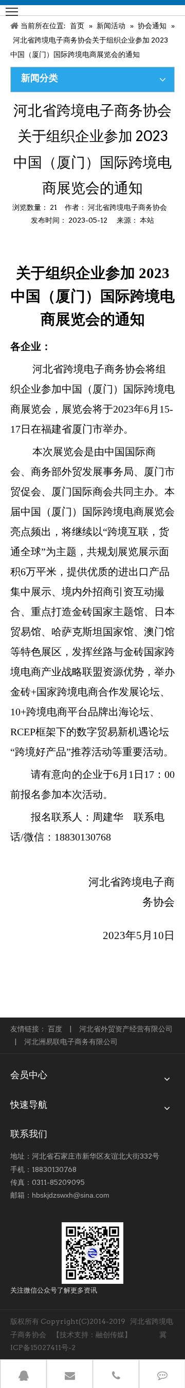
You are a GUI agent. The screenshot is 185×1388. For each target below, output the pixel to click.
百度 (55, 1029)
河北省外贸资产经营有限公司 (126, 1029)
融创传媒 (110, 1335)
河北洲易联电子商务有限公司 (71, 1042)
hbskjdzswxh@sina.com (70, 1195)
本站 (147, 220)
